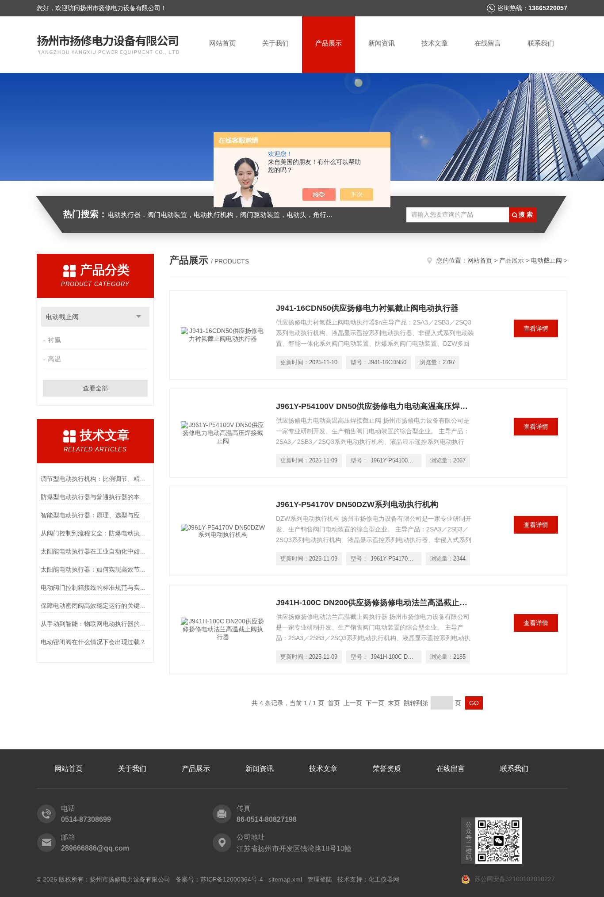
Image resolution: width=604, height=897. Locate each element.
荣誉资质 (387, 768)
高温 (54, 359)
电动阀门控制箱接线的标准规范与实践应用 (95, 587)
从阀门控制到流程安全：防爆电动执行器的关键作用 (95, 533)
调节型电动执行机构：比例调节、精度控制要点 (95, 478)
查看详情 (536, 328)
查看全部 (95, 388)
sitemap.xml (285, 879)
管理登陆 (319, 879)
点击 (138, 317)
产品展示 (328, 43)
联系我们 (541, 43)
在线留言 (487, 43)
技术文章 (434, 43)
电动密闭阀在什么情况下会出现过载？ (93, 641)
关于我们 (275, 43)
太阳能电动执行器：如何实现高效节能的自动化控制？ (95, 569)
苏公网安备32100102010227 (514, 878)
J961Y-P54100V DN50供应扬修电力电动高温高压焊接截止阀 (375, 406)
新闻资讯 (381, 43)
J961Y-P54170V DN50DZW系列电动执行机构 (357, 504)
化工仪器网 (383, 879)
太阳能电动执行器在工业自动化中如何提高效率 (95, 551)
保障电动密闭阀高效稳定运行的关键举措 (95, 605)
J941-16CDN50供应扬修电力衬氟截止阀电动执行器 (367, 308)
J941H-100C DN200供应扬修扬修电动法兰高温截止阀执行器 (375, 602)
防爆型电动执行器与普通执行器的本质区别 (95, 496)
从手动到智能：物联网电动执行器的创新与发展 (95, 623)
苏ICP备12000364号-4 (231, 879)
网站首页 (222, 43)
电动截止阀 (62, 317)
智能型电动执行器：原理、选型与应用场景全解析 (95, 515)
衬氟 (54, 340)
